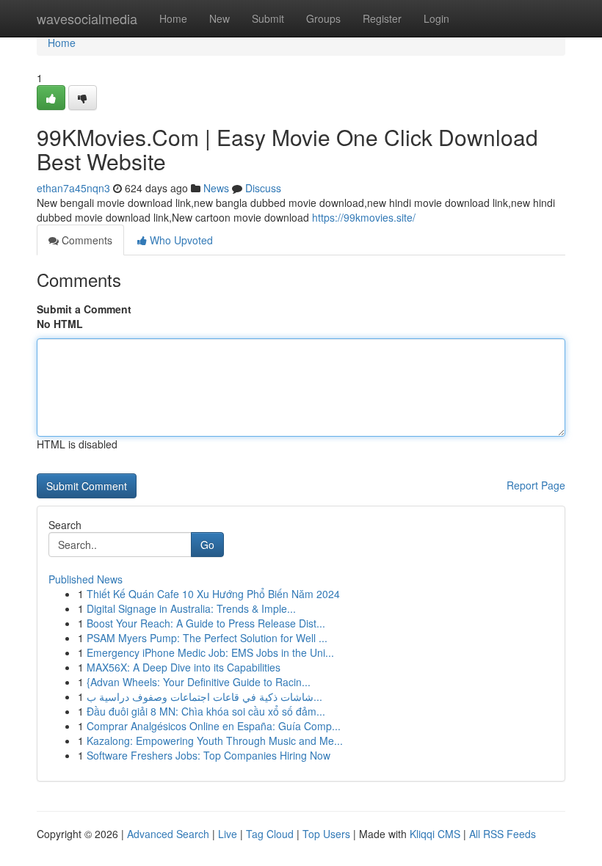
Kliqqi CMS (435, 833)
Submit (268, 18)
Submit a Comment (84, 309)
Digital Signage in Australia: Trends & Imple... (191, 608)
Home (173, 18)
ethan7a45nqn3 (73, 188)
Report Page (536, 485)
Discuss (263, 188)
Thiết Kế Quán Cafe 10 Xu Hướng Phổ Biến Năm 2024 (213, 593)
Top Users (326, 833)
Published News (85, 579)
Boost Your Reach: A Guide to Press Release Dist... (206, 623)
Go (207, 544)
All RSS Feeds (502, 833)
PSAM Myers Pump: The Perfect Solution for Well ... (207, 637)
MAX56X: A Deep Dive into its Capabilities (183, 667)
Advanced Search (168, 833)
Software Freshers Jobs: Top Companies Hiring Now (208, 755)
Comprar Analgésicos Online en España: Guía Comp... (214, 725)
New (219, 18)
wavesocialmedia (87, 18)
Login (436, 18)
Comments (85, 240)
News (216, 188)
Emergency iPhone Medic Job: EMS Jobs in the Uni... (210, 652)
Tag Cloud (270, 833)
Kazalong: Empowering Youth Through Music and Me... (215, 740)
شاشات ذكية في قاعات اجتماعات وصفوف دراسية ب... (204, 696)
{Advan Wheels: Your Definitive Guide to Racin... (199, 681)
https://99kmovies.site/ (364, 217)
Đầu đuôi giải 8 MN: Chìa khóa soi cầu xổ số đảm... (206, 711)
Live (227, 833)
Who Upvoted (180, 240)
